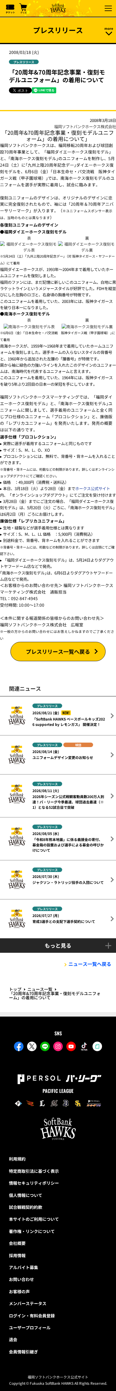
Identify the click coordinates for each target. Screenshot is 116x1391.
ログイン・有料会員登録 (32, 1316)
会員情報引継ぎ (23, 1352)
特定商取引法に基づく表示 (34, 1171)
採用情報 (17, 1255)
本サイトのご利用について (34, 1219)
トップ (15, 989)
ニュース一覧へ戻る (89, 963)
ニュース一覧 (39, 989)
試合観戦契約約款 (25, 1207)
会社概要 (17, 1243)
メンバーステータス (27, 1303)
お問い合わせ (21, 1279)
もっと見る (58, 945)
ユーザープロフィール (30, 1327)
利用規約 (17, 1159)
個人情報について (25, 1195)
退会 (13, 1339)
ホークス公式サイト (92, 488)
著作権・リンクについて (32, 1231)
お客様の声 (19, 1291)
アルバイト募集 (23, 1267)
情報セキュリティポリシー (34, 1183)
